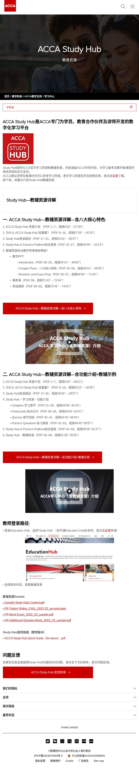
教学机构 (17, 96)
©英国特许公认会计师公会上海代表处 (69, 750)
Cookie (69, 760)
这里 (115, 175)
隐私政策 (40, 760)
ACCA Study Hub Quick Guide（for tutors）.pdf (35, 638)
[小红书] (84, 741)
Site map (99, 760)
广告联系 (84, 760)
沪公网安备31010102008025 (88, 755)
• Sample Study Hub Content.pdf (23, 602)
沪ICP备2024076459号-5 (48, 755)
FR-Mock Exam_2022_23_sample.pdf (29, 614)
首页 (6, 96)
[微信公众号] (55, 741)
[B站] (91, 741)
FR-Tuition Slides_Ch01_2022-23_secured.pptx (35, 608)
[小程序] (62, 741)
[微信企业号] (69, 741)
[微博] (48, 741)
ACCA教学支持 (33, 96)
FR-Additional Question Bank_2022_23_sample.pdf (38, 620)
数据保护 (55, 760)
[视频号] (77, 741)
